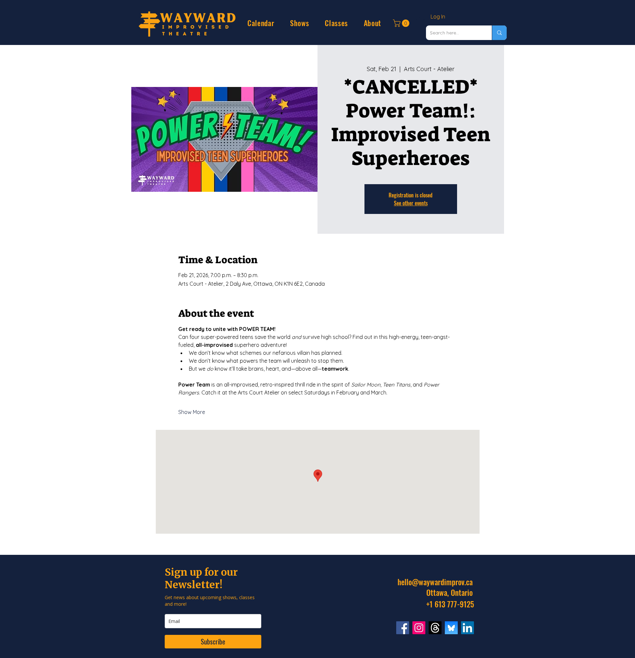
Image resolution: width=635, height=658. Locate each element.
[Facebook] (402, 627)
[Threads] (435, 627)
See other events (411, 203)
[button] (261, 22)
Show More (191, 412)
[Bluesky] (451, 627)
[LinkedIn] (467, 627)
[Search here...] (499, 32)
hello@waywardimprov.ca (435, 582)
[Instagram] (418, 627)
